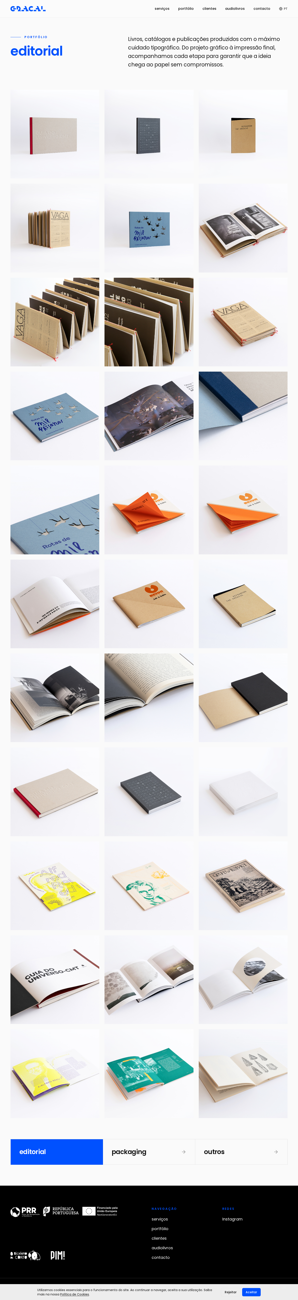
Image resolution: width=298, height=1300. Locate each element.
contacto (261, 8)
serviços (162, 8)
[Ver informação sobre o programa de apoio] (64, 1212)
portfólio (186, 8)
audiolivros (235, 8)
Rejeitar (231, 1292)
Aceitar (251, 1292)
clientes (209, 8)
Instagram (232, 1219)
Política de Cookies (74, 1294)
